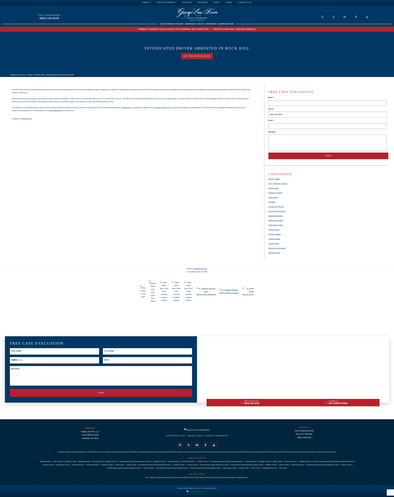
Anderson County (70, 461)
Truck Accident (273, 244)
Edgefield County (304, 461)
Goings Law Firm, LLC (163, 107)
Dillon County (277, 461)
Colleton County (251, 461)
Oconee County (346, 465)
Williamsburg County (269, 468)
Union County (255, 468)
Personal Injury (26, 119)
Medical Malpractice (275, 216)
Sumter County (244, 468)
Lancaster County (178, 465)
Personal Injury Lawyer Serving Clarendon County (226, 461)
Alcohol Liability (274, 179)
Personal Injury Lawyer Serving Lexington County (247, 465)
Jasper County (131, 465)
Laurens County (192, 465)
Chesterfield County (188, 461)
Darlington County (264, 461)
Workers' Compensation (216, 436)
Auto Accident (273, 188)
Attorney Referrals (206, 477)
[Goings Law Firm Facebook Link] (356, 16)
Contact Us (244, 2)
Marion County (284, 465)
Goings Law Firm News (276, 211)
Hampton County (107, 465)
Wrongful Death (274, 253)
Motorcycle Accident (275, 220)
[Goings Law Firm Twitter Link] (333, 16)
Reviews (203, 2)
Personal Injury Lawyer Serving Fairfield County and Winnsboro (333, 461)
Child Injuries (273, 197)
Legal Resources (241, 477)
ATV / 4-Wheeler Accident (277, 184)
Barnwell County (98, 461)
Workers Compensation (277, 248)
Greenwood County (92, 465)
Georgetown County (62, 465)
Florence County (48, 465)
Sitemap (232, 477)
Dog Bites (272, 202)
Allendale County (45, 461)
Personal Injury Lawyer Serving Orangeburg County (124, 468)
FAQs (216, 2)
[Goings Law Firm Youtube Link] (367, 16)
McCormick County (297, 465)
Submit (328, 156)
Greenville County (78, 465)
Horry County (119, 465)
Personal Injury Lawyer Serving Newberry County (322, 465)
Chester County (203, 461)
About (146, 2)
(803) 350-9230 (49, 18)
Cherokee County (173, 461)
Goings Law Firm (201, 269)
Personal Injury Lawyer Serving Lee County (214, 465)
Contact (225, 477)
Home (147, 477)
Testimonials (179, 477)
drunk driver (126, 107)
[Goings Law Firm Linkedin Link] (344, 16)
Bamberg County (84, 461)
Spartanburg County (229, 468)
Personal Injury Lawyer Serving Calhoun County (134, 461)
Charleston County (159, 461)
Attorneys (154, 477)
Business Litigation (275, 193)
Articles (191, 477)
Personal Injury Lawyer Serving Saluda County (205, 468)
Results (187, 2)
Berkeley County (111, 461)
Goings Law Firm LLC (276, 207)
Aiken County (57, 461)
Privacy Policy (217, 477)
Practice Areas (166, 2)
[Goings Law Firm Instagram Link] (322, 16)
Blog (229, 2)
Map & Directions (304, 437)
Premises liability (274, 234)
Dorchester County (290, 461)
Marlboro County (271, 465)
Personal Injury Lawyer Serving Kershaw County (154, 465)
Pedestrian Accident (275, 225)
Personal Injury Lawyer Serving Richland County (171, 468)
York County (283, 468)
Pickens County (148, 468)
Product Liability (274, 239)
